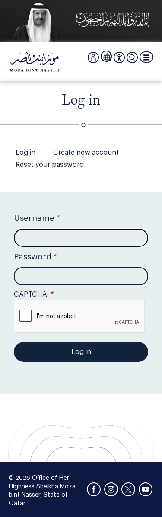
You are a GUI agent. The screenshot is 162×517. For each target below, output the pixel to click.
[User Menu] (93, 57)
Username (34, 218)
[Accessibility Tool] (119, 57)
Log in (25, 152)
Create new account (86, 152)
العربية (107, 56)
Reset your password (50, 164)
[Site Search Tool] (132, 57)
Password (32, 256)
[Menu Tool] (146, 57)
